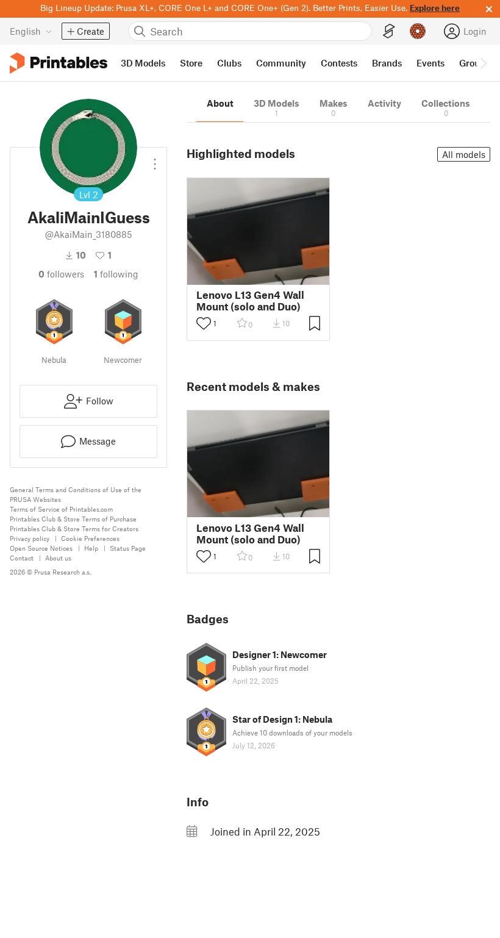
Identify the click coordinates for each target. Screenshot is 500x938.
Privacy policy (29, 538)
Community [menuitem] (281, 62)
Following (116, 273)
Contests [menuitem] (339, 62)
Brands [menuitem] (387, 62)
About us (58, 558)
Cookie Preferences (90, 538)
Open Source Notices (41, 548)
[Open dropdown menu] (155, 159)
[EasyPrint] (389, 31)
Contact (22, 558)
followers (61, 273)
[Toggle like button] (203, 323)
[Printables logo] (58, 63)
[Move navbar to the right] (483, 63)
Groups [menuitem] (474, 62)
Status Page (128, 548)
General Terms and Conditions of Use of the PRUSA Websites (75, 494)
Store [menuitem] (191, 62)
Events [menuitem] (430, 62)
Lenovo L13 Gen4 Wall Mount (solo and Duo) (250, 300)
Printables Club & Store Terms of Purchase (73, 519)
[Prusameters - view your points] (418, 31)
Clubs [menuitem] (229, 62)
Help (91, 548)
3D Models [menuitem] (143, 62)
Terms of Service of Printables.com (61, 509)
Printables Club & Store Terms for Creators (74, 528)
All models (463, 154)
